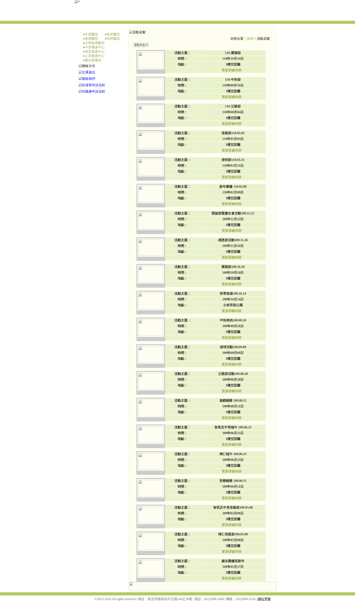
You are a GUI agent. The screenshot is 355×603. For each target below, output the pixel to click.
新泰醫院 (91, 38)
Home (178, 17)
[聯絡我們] (87, 78)
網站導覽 (264, 599)
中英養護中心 (95, 47)
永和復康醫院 (95, 43)
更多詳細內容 (232, 70)
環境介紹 (246, 17)
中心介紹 (201, 17)
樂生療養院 (93, 60)
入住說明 (223, 17)
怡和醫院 (113, 38)
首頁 (250, 38)
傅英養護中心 (95, 51)
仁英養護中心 (95, 56)
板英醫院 (113, 34)
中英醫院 (91, 34)
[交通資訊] (87, 72)
